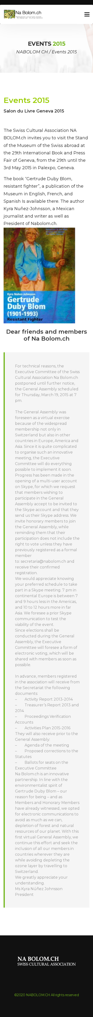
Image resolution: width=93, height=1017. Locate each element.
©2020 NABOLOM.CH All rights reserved (46, 995)
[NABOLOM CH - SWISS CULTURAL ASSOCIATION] (24, 14)
